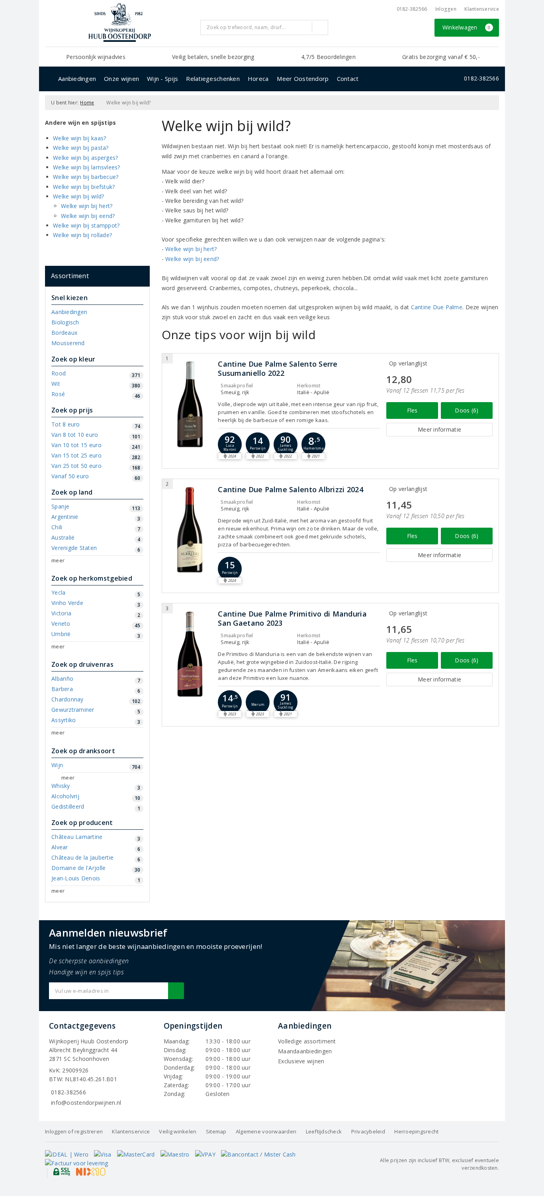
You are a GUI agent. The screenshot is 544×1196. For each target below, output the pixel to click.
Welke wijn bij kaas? (79, 138)
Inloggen (445, 9)
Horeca (258, 78)
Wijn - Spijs (162, 78)
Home (87, 102)
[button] (258, 444)
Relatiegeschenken (213, 78)
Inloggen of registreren (74, 1131)
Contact (348, 78)
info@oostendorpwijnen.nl (86, 1102)
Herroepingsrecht (416, 1131)
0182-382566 (412, 9)
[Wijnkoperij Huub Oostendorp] (119, 22)
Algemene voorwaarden (266, 1131)
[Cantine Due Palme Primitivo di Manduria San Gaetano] (190, 654)
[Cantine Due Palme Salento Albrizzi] (190, 530)
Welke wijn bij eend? (88, 216)
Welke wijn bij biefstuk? (84, 186)
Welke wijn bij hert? (86, 206)
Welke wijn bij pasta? (81, 147)
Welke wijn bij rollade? (82, 235)
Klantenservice (481, 9)
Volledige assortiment (307, 1041)
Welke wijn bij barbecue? (85, 177)
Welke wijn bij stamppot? (86, 225)
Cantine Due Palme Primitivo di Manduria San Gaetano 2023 (292, 618)
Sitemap (216, 1131)
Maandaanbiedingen (305, 1051)
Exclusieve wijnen (301, 1061)
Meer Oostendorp (303, 78)
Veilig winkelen (177, 1131)
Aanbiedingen (77, 78)
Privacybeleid (368, 1131)
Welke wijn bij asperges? (85, 157)
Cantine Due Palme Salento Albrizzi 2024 (290, 489)
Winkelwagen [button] (466, 27)
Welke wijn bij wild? (78, 196)
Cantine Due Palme (437, 307)
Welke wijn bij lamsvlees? (86, 167)
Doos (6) (466, 410)
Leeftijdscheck (324, 1131)
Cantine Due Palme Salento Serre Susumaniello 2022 (277, 368)
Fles (412, 410)
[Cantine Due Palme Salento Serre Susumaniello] (190, 404)
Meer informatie (439, 429)
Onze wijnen (121, 78)
